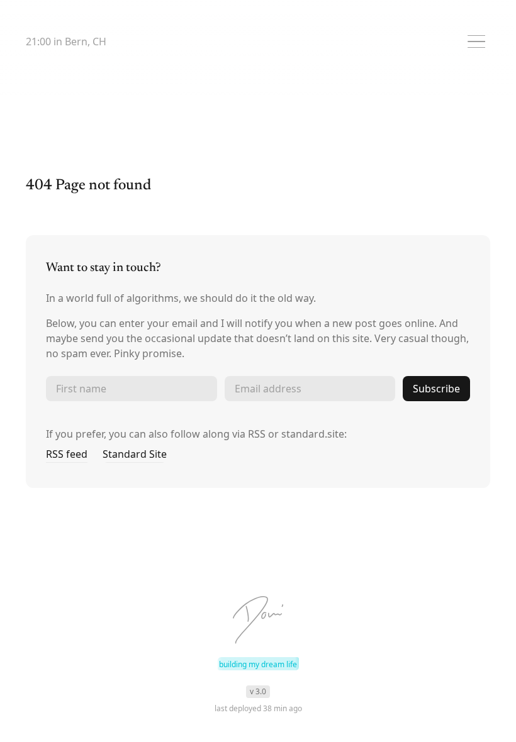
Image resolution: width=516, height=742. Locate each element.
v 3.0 (258, 691)
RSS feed (66, 454)
